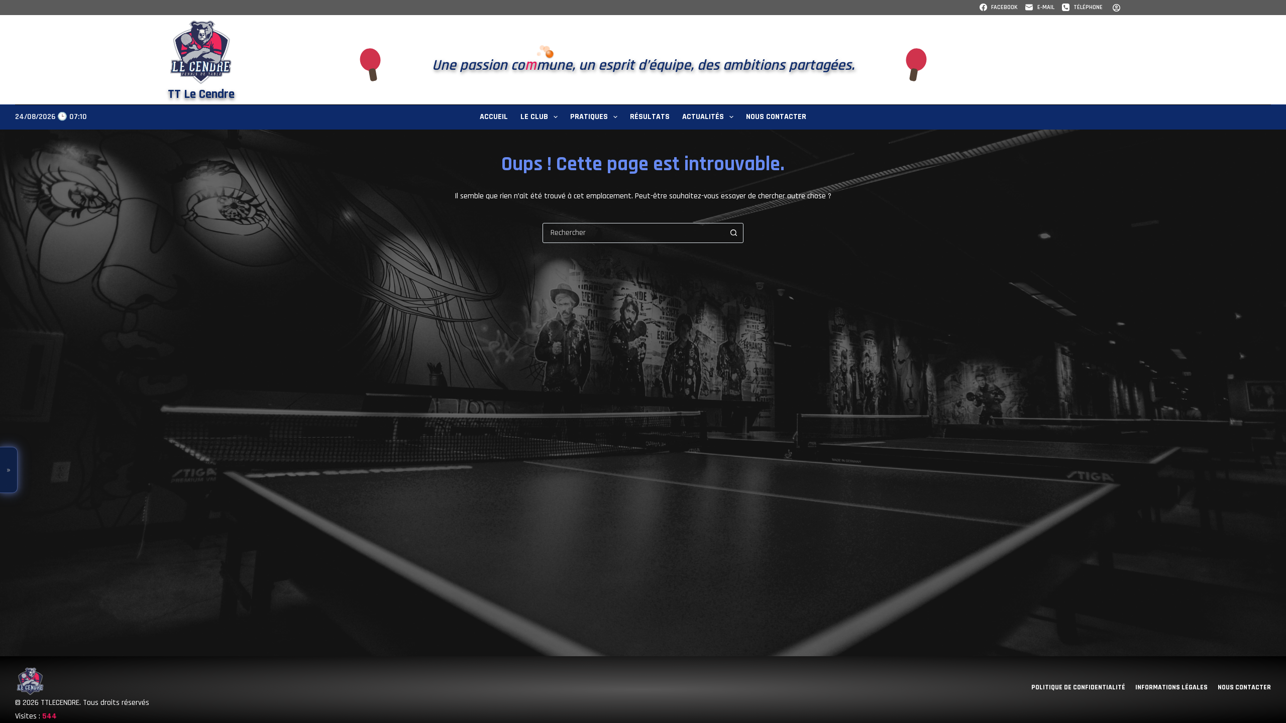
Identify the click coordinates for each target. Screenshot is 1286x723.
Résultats (650, 116)
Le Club (534, 116)
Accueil (494, 116)
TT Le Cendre (201, 94)
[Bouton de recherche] (733, 233)
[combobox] (633, 233)
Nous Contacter (776, 116)
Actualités (703, 116)
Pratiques (589, 116)
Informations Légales (1171, 687)
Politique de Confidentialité (1078, 687)
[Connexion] (1116, 8)
